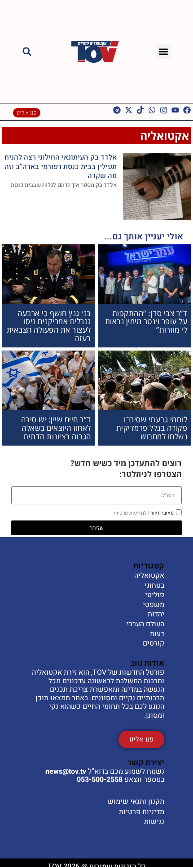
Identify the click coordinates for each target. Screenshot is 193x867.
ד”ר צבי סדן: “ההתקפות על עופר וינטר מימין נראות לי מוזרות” (146, 321)
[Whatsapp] (152, 110)
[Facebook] (187, 110)
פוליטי (154, 595)
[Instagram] (163, 110)
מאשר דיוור (144, 513)
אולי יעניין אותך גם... (143, 236)
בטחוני (154, 586)
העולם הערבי (145, 624)
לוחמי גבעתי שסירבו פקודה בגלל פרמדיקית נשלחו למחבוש (152, 427)
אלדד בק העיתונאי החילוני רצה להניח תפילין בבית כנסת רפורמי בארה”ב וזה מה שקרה (60, 167)
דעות (157, 634)
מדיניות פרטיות (141, 811)
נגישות (154, 821)
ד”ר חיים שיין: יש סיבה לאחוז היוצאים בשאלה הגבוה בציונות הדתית (56, 427)
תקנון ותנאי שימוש (136, 801)
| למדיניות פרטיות (131, 513)
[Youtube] (175, 110)
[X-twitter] (128, 110)
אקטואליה (164, 135)
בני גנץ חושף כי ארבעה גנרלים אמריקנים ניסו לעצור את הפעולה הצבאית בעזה (49, 325)
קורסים (153, 644)
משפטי (153, 605)
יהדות (156, 615)
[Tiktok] (140, 110)
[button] (163, 51)
